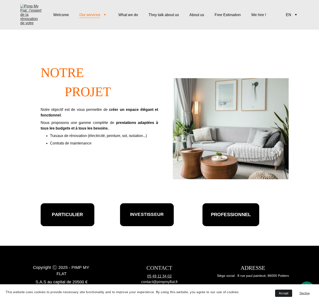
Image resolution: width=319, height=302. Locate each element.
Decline (305, 293)
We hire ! (258, 15)
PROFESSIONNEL (231, 214)
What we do (128, 15)
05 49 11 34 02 (159, 276)
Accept (283, 293)
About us (196, 15)
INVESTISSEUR (147, 214)
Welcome (61, 15)
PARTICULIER (67, 214)
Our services (89, 15)
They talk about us (164, 15)
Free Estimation (228, 15)
